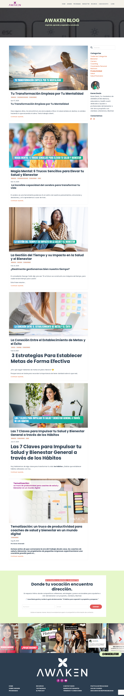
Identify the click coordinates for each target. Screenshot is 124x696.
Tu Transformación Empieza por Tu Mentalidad (47, 93)
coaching (19, 347)
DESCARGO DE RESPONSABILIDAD (102, 691)
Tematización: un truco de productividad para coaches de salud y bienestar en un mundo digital (46, 530)
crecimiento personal (22, 97)
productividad (32, 97)
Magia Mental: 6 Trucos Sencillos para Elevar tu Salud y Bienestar (47, 173)
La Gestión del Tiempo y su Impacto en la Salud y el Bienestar (47, 257)
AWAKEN (69, 4)
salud (39, 178)
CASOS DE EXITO (103, 4)
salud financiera (97, 76)
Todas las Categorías (99, 56)
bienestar (13, 97)
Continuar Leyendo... (17, 117)
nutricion (19, 262)
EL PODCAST (40, 691)
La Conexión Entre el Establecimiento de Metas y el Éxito (48, 342)
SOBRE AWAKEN (14, 688)
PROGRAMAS (77, 4)
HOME (63, 4)
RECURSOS (94, 4)
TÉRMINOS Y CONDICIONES (72, 691)
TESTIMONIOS (41, 688)
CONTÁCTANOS (68, 686)
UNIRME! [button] (96, 607)
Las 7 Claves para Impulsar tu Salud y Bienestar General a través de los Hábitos (47, 433)
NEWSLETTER (85, 4)
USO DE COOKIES (96, 688)
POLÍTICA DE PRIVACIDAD (99, 686)
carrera (13, 347)
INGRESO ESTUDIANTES (71, 688)
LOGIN (112, 4)
